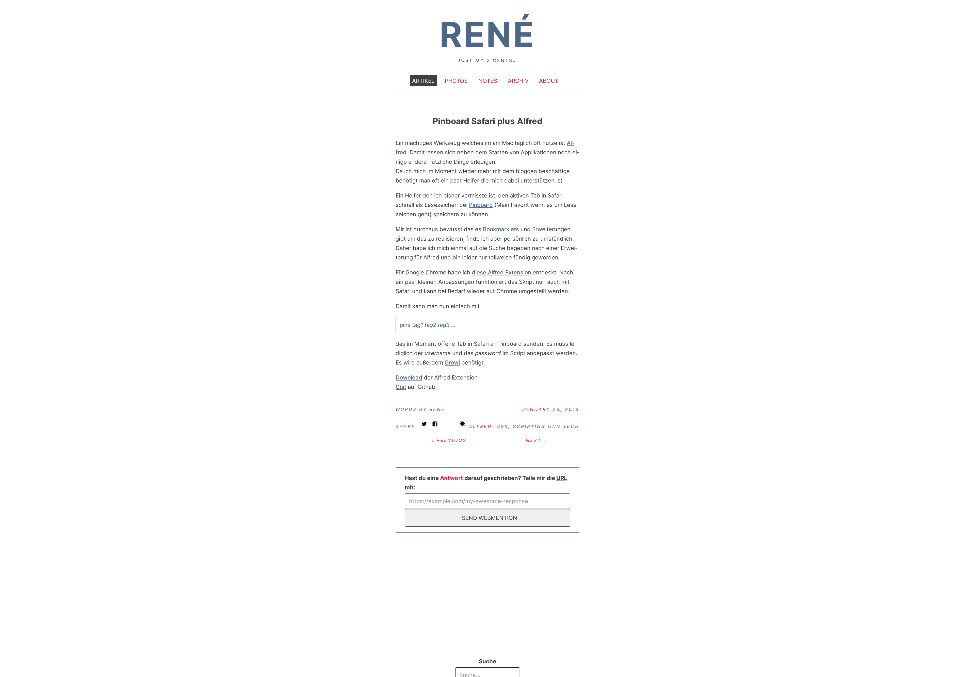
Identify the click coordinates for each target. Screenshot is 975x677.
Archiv (518, 80)
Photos (456, 80)
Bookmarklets (501, 229)
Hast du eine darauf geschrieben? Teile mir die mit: (486, 483)
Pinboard (481, 205)
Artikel (423, 80)
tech (571, 426)
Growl (452, 362)
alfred (480, 426)
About (548, 80)
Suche (487, 661)
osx (502, 426)
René (437, 409)
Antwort (451, 478)
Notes (487, 80)
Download (409, 377)
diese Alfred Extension (501, 272)
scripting (529, 426)
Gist (401, 387)
